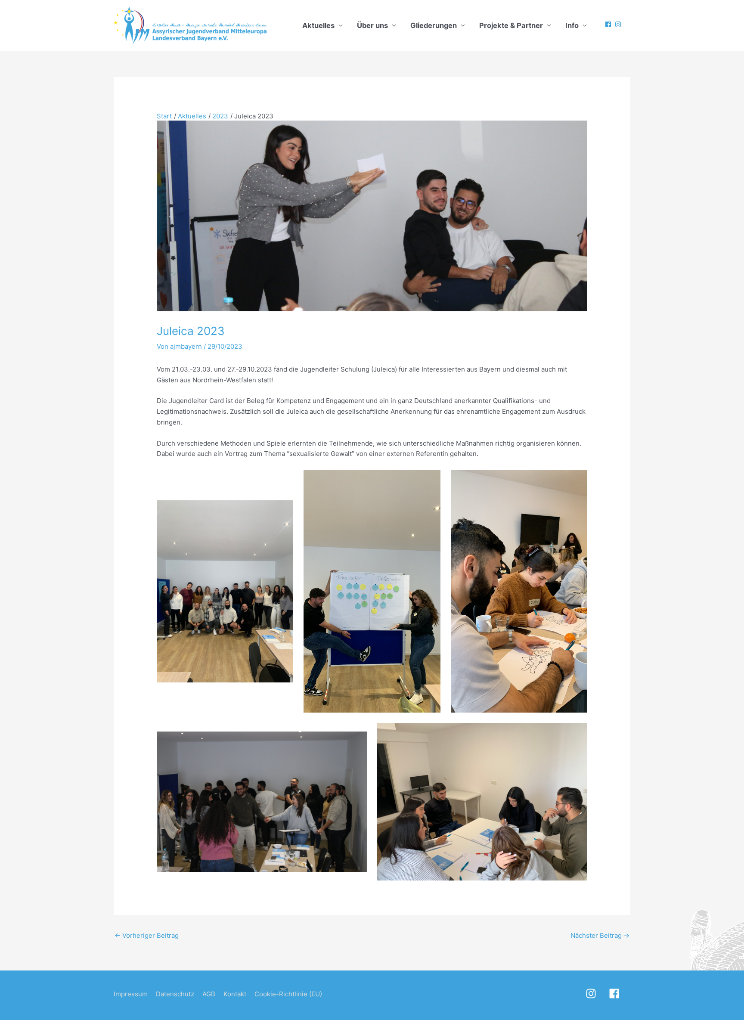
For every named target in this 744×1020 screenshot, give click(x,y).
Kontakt (234, 994)
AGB (208, 994)
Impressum (131, 994)
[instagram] (619, 24)
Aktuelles (318, 25)
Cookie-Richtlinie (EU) (288, 994)
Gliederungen (433, 25)
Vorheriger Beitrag (147, 935)
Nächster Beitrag (599, 935)
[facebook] (609, 24)
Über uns (372, 25)
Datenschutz (175, 994)
